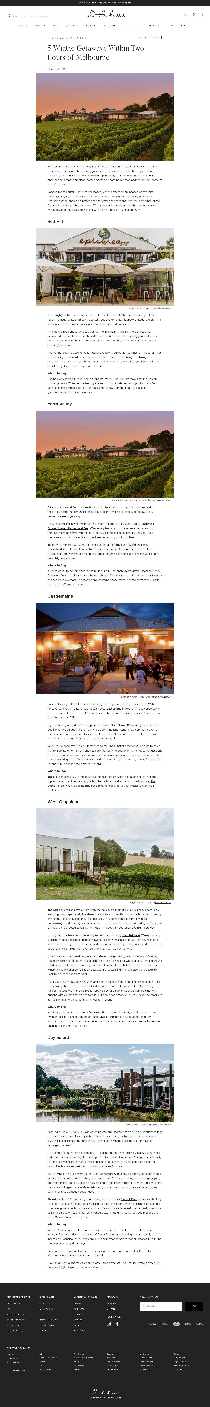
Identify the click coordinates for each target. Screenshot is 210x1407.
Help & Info (185, 26)
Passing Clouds (134, 1152)
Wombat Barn (56, 1234)
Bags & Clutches (180, 1362)
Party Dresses (179, 1358)
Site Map (111, 1309)
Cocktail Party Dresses (83, 1358)
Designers (40, 26)
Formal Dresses (146, 1362)
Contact (44, 1330)
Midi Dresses (78, 1354)
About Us (44, 1303)
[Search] (10, 16)
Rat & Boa (111, 1358)
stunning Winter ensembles (98, 205)
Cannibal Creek (131, 935)
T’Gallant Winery (100, 352)
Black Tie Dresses (14, 1362)
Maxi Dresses (45, 1369)
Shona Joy (144, 1369)
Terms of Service (48, 1319)
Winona (43, 1362)
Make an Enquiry (15, 1330)
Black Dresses (146, 1358)
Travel (156, 38)
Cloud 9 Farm (129, 1199)
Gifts (138, 26)
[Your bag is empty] (201, 14)
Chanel (76, 1369)
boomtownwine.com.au (160, 697)
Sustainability (46, 1309)
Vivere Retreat (108, 1016)
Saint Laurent (113, 1365)
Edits (125, 26)
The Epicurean (107, 331)
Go (194, 1306)
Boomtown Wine (67, 750)
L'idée (9, 1366)
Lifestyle (143, 38)
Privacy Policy (47, 1325)
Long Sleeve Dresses (48, 1358)
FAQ (9, 1309)
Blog (170, 26)
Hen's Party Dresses (181, 1365)
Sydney (77, 1303)
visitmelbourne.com (162, 308)
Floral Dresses (179, 1369)
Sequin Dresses (113, 1362)
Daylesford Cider (110, 1173)
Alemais (10, 1355)
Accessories (72, 26)
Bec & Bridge (112, 1354)
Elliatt (42, 1354)
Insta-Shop (154, 26)
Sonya (176, 1354)
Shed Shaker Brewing (124, 725)
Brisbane (77, 1314)
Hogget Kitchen (57, 960)
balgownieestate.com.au (159, 500)
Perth (76, 1325)
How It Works (13, 1303)
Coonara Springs (134, 990)
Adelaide (77, 1319)
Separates (91, 26)
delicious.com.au (163, 902)
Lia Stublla (144, 1354)
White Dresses (113, 1369)
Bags (55, 26)
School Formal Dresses (16, 1370)
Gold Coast (79, 1330)
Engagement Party (148, 1365)
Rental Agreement (16, 1319)
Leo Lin (76, 1362)
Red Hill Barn (121, 379)
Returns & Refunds (16, 1314)
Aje (41, 1365)
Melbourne (78, 1309)
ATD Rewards (13, 1325)
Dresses (23, 26)
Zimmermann (12, 1358)
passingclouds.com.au (160, 1124)
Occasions (110, 26)
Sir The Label (79, 1365)
